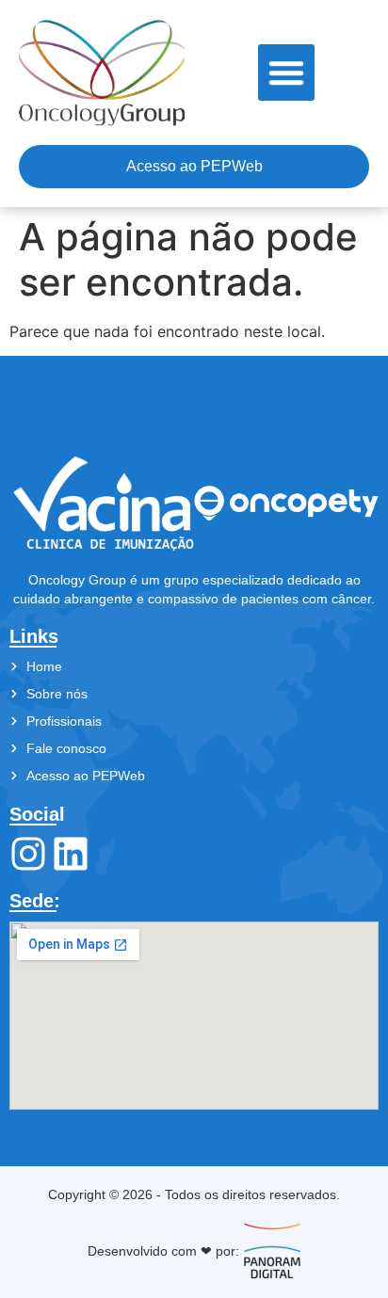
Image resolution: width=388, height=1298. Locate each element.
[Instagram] (28, 854)
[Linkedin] (70, 854)
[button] (286, 72)
